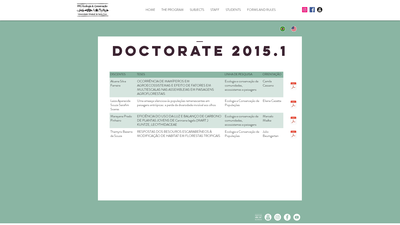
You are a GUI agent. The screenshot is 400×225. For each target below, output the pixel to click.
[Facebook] (312, 9)
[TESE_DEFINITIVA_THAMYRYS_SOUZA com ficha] (293, 135)
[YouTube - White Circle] (296, 217)
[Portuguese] (282, 29)
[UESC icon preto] (319, 9)
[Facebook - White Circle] (287, 217)
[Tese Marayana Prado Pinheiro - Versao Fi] (293, 121)
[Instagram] (304, 9)
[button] (172, 10)
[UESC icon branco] (268, 217)
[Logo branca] (258, 217)
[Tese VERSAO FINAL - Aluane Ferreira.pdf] (293, 86)
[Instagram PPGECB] (277, 217)
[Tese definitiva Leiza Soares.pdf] (293, 105)
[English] (294, 29)
